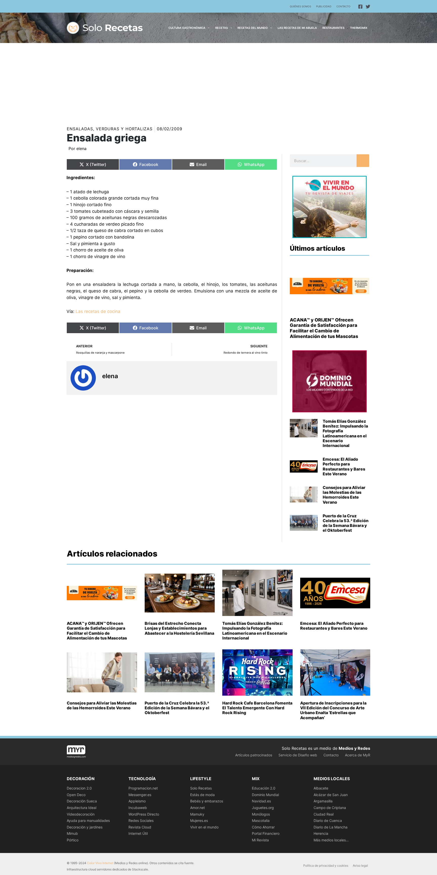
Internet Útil (138, 833)
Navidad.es (261, 801)
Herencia (321, 833)
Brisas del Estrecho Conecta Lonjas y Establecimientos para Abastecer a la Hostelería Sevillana (179, 628)
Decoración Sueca (82, 801)
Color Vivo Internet (100, 863)
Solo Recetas (201, 788)
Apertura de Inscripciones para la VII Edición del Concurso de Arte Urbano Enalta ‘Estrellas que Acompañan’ (333, 710)
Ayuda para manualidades (88, 820)
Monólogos (261, 814)
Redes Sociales (141, 820)
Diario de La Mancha (330, 827)
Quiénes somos (300, 6)
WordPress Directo (143, 814)
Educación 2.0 (263, 788)
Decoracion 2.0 (79, 788)
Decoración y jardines (84, 827)
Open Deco (76, 795)
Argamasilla (323, 801)
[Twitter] (368, 6)
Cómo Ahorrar (263, 827)
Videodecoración (81, 814)
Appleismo (137, 801)
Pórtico (72, 840)
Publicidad (323, 6)
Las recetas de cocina (98, 311)
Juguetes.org (263, 807)
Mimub (72, 833)
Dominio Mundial (265, 795)
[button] (207, 28)
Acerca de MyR (357, 755)
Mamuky (197, 814)
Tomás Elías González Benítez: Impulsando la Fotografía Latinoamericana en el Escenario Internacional (345, 433)
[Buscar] (363, 160)
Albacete (321, 788)
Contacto (343, 6)
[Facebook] (360, 6)
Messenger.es (139, 795)
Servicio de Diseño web (297, 755)
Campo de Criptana (330, 807)
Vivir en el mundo (204, 827)
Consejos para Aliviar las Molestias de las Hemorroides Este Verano (344, 495)
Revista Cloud (139, 827)
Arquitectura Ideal (81, 807)
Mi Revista (260, 840)
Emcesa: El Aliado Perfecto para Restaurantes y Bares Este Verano (344, 466)
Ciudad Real (324, 814)
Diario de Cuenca (328, 820)
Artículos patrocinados (253, 755)
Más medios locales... (331, 840)
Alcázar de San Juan (331, 795)
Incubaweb (137, 807)
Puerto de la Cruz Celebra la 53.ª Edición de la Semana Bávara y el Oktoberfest (345, 523)
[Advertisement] (218, 81)
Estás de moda (202, 795)
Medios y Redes (354, 748)
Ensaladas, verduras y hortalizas (109, 128)
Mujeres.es (199, 820)
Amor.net (197, 807)
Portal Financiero (265, 833)
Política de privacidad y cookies (325, 865)
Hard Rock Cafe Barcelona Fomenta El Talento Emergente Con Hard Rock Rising (257, 707)
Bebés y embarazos (206, 801)
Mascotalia (261, 820)
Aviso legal (360, 865)
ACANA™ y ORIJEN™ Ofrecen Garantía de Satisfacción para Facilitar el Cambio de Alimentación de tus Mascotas (324, 328)
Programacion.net (143, 788)
